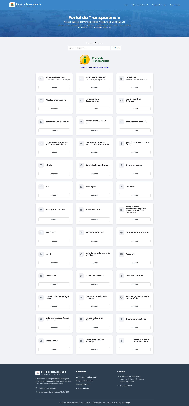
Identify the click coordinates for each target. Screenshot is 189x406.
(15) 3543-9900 (126, 385)
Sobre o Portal (175, 5)
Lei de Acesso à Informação (140, 5)
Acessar (54, 87)
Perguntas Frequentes (159, 5)
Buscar (117, 48)
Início (125, 5)
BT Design (126, 403)
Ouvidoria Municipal (83, 384)
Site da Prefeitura (82, 388)
